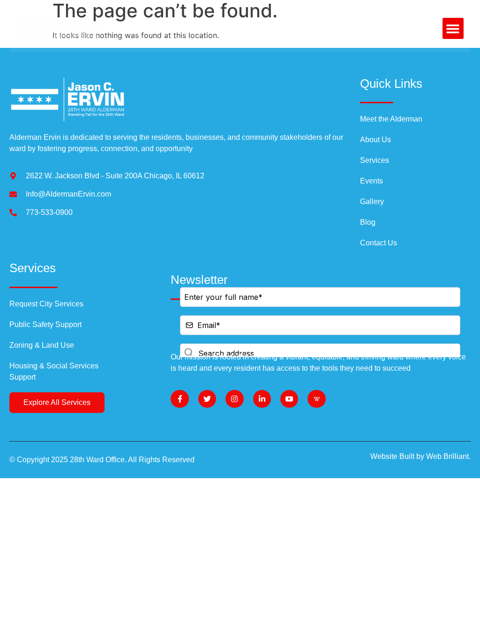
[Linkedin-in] (262, 399)
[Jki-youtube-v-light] (289, 399)
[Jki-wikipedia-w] (316, 399)
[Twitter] (207, 399)
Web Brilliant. (448, 456)
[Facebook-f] (179, 399)
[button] (453, 28)
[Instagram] (234, 399)
